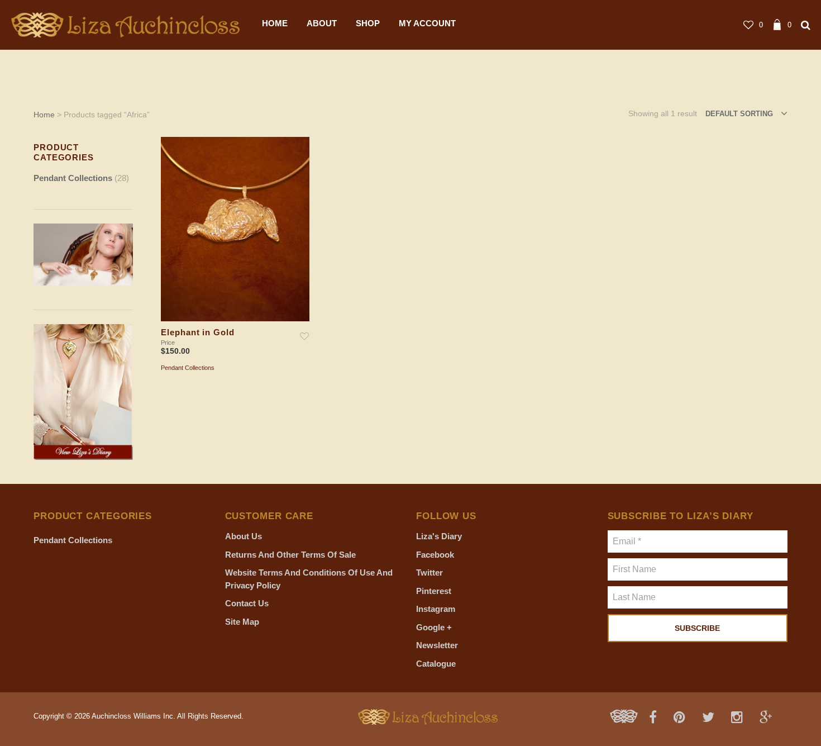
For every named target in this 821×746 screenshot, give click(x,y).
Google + (434, 627)
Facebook (435, 554)
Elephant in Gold (197, 332)
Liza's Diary (439, 536)
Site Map (242, 621)
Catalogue (436, 663)
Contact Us (247, 603)
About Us (243, 536)
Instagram (435, 609)
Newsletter (437, 645)
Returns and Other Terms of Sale (290, 554)
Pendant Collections (73, 178)
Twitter (429, 572)
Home (44, 114)
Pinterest (433, 591)
